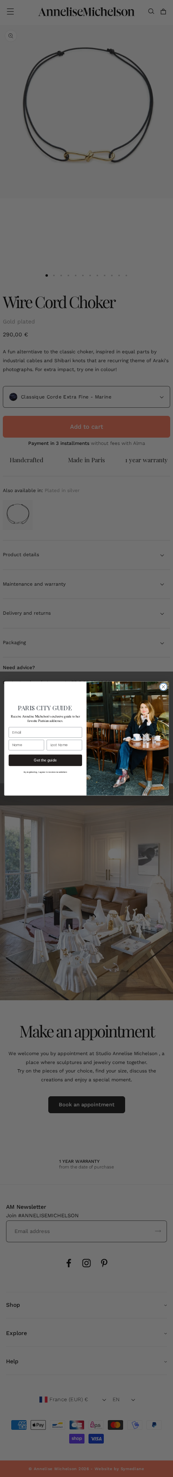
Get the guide (45, 760)
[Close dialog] (163, 687)
